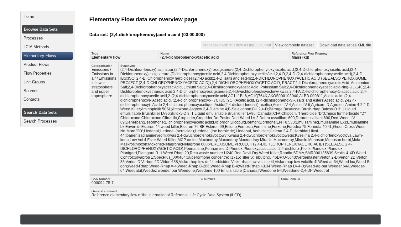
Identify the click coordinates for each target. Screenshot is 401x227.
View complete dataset (294, 45)
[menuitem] (48, 17)
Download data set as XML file (345, 45)
